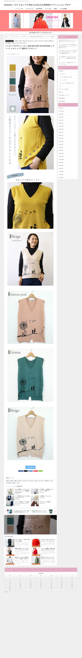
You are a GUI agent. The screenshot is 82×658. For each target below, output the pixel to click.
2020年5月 (61, 138)
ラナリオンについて (30, 8)
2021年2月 (61, 123)
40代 (8, 480)
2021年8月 (61, 114)
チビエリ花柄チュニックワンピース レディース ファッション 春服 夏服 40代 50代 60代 (67, 58)
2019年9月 (61, 162)
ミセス (36, 480)
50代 (12, 480)
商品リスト (61, 92)
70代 (20, 480)
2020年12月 (61, 126)
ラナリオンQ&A (48, 8)
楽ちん (14, 43)
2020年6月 (61, 135)
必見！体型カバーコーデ (64, 95)
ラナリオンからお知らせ (64, 89)
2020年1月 (61, 150)
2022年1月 (61, 108)
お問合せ (55, 8)
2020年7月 (61, 132)
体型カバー (48, 480)
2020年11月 (61, 129)
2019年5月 (61, 171)
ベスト (25, 43)
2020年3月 (61, 144)
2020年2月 (61, 147)
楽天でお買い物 (30, 467)
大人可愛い (9, 43)
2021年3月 (61, 120)
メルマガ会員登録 (63, 8)
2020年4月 (61, 141)
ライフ (60, 86)
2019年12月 (61, 153)
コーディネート (26, 480)
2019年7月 (61, 168)
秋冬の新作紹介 (39, 8)
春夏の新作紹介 (62, 98)
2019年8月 (61, 165)
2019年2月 (61, 177)
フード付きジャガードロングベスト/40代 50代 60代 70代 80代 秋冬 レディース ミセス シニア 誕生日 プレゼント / (68, 52)
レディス (41, 480)
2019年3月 (61, 174)
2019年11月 (61, 156)
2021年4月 (61, 117)
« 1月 (6, 591)
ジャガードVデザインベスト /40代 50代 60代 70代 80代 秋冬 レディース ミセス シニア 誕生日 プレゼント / (68, 46)
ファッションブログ (19, 8)
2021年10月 (61, 111)
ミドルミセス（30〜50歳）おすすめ (66, 83)
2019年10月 (61, 159)
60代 (16, 480)
